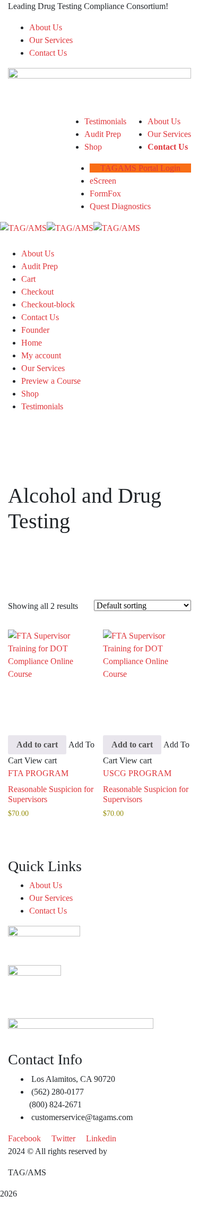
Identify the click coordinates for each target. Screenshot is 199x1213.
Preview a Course (51, 380)
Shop (30, 393)
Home (31, 342)
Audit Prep (39, 266)
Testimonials (42, 406)
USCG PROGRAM (137, 773)
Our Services (51, 40)
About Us (45, 27)
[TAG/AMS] (23, 227)
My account (41, 355)
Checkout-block (48, 304)
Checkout (37, 291)
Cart (28, 278)
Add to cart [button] (37, 744)
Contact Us (48, 52)
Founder (35, 329)
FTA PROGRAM (38, 773)
